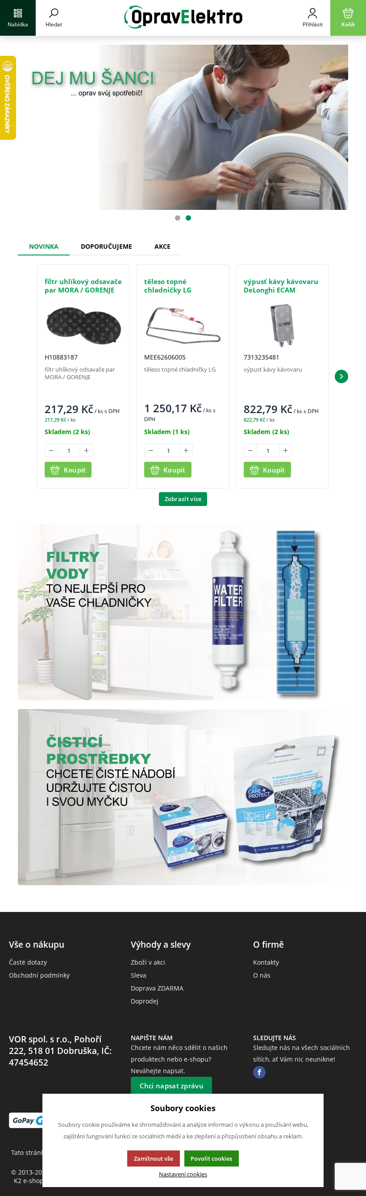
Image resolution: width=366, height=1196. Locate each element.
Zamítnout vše (153, 1158)
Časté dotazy (28, 962)
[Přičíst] (86, 450)
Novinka (43, 246)
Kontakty (266, 962)
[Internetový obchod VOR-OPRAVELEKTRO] (183, 18)
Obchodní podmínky (39, 975)
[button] (341, 376)
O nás (261, 975)
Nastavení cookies (183, 1174)
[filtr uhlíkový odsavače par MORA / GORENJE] (83, 326)
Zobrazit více (183, 499)
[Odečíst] (51, 450)
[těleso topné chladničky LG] (183, 325)
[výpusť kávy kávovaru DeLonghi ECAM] (282, 325)
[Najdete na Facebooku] (259, 1072)
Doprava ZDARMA (157, 988)
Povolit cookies (211, 1158)
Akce (162, 246)
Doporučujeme (106, 246)
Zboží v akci (148, 962)
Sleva (138, 975)
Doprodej (144, 1001)
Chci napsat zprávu (172, 1085)
